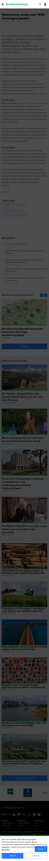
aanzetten (6, 850)
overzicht (5, 847)
